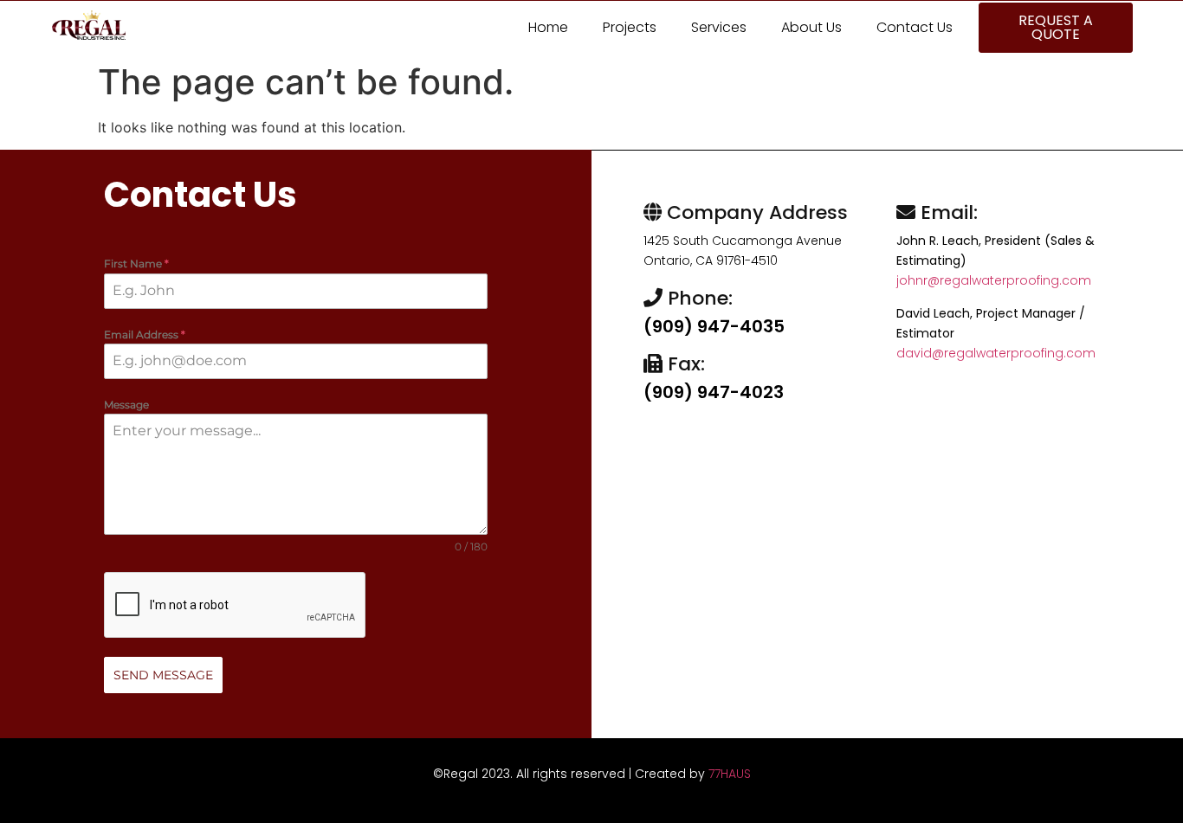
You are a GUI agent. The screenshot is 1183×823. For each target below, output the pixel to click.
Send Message (163, 675)
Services (719, 27)
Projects (629, 27)
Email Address (144, 334)
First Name (136, 263)
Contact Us (914, 27)
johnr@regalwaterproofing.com (993, 280)
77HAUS (729, 773)
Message (126, 404)
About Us (811, 27)
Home (548, 27)
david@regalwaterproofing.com (996, 353)
